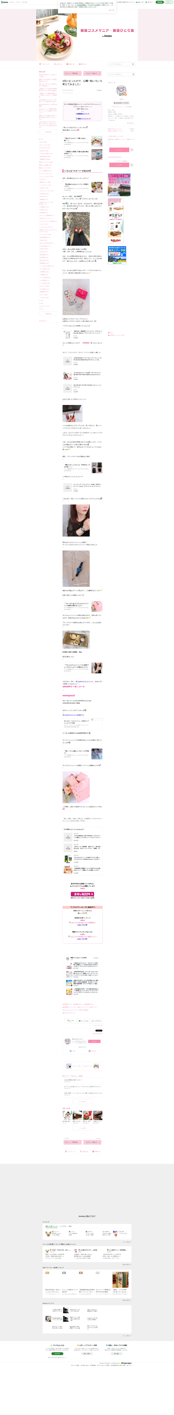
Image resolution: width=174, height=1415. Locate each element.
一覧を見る (48, 132)
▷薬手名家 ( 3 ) (43, 212)
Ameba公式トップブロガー (122, 103)
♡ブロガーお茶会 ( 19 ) (46, 153)
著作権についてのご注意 (117, 335)
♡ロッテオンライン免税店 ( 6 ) (48, 221)
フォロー (94, 1041)
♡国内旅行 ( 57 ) (44, 292)
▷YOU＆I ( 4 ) (43, 210)
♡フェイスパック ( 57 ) (46, 227)
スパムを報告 (76, 1365)
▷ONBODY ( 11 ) (44, 207)
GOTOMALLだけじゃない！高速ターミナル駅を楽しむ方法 (47, 100)
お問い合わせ (85, 1365)
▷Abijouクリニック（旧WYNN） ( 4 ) (46, 203)
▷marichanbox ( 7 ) (44, 246)
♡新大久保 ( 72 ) (44, 260)
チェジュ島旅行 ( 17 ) (45, 171)
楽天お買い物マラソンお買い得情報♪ (48, 105)
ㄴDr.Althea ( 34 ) (44, 193)
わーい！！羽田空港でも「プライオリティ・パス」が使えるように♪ (74, 73)
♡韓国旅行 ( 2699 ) (44, 159)
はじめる (57, 1353)
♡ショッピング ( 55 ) (45, 234)
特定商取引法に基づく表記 (118, 1365)
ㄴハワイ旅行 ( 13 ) (44, 283)
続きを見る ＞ (131, 123)
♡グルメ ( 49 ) (43, 294)
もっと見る (82, 1101)
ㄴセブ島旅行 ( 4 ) (44, 280)
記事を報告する (98, 1033)
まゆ (121, 99)
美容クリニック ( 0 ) (45, 168)
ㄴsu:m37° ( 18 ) (43, 188)
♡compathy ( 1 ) (44, 289)
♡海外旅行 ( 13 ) (44, 263)
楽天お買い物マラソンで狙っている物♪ (48, 75)
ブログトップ (45, 64)
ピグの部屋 (128, 106)
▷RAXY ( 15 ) (43, 240)
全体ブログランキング (114, 129)
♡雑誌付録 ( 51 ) (44, 254)
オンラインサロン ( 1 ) (45, 173)
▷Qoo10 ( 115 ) (43, 249)
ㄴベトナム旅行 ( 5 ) (45, 277)
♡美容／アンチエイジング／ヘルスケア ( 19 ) (48, 230)
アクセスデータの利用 (104, 1365)
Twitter (74, 1051)
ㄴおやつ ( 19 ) (44, 297)
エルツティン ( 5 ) (44, 306)
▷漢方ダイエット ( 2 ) (45, 218)
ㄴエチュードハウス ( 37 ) (46, 191)
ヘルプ (129, 1365)
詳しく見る (87, 1353)
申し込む (116, 1353)
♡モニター (69, 93)
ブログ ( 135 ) (43, 142)
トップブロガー (63, 1226)
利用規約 (93, 1365)
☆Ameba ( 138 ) (43, 150)
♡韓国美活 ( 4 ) (43, 199)
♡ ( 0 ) (41, 309)
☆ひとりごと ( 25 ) (44, 145)
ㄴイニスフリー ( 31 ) (45, 185)
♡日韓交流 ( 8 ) (43, 257)
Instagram (93, 1051)
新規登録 (159, 2)
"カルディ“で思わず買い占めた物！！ (93, 73)
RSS (111, 333)
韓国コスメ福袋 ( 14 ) (45, 165)
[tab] (51, 1226)
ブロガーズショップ (117, 106)
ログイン (168, 2)
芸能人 (70, 1226)
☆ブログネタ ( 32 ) (44, 148)
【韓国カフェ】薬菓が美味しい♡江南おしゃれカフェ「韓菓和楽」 (48, 95)
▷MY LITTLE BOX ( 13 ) (46, 243)
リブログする (97, 1021)
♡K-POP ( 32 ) (43, 196)
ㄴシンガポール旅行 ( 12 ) (46, 266)
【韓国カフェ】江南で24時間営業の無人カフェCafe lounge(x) (48, 89)
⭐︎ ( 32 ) (41, 303)
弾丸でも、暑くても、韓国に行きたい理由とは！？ (48, 85)
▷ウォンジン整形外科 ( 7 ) (46, 215)
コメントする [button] (84, 1021)
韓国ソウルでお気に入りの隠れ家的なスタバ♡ (48, 80)
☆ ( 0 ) (41, 300)
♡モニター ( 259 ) (44, 286)
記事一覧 (59, 64)
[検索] (132, 64)
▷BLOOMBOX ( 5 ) (44, 237)
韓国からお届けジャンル (115, 131)
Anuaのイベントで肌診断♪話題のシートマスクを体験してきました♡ (48, 110)
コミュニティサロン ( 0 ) (46, 176)
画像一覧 (71, 64)
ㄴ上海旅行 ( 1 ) (43, 274)
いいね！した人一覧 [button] (97, 1025)
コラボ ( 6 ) (42, 179)
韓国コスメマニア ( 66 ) (46, 162)
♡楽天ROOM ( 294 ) (45, 156)
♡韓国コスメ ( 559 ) (45, 182)
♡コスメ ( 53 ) (43, 224)
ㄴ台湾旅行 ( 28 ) (44, 271)
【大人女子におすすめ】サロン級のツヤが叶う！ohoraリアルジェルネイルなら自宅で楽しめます (48, 124)
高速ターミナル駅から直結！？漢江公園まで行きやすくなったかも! (48, 117)
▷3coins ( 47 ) (43, 251)
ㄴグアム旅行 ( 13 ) (44, 269)
